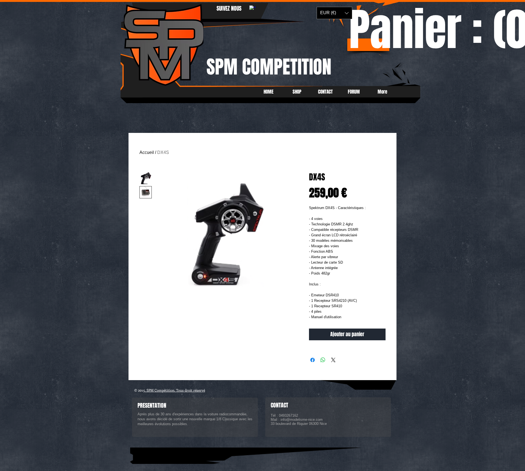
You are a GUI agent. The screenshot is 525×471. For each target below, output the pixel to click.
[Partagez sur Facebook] (312, 360)
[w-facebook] (252, 8)
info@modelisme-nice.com (302, 420)
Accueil (146, 152)
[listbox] (334, 13)
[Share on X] (333, 360)
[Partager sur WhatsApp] (323, 360)
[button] (334, 13)
